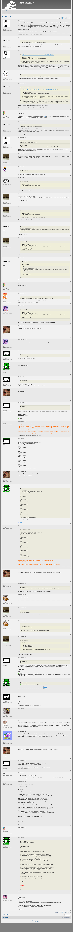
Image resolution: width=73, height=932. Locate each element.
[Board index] (10, 4)
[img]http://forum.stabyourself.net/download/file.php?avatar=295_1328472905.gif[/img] (38, 54)
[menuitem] (4, 11)
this (45, 116)
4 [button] (65, 18)
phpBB (33, 920)
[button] (59, 18)
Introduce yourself (7, 16)
